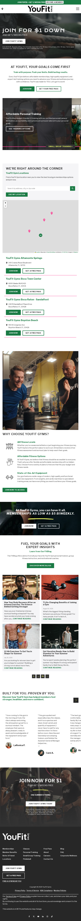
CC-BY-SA (65, 252)
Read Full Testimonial (39, 746)
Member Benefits (10, 852)
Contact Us (2, 9)
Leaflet (38, 252)
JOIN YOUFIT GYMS (14, 868)
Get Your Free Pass (48, 89)
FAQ (62, 852)
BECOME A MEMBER (54, 2)
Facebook (29, 916)
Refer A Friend (8, 856)
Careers (47, 856)
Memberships (8, 849)
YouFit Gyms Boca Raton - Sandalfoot (27, 299)
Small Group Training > (61, 147)
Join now (27, 89)
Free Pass (48, 849)
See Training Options (19, 129)
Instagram (47, 916)
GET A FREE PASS (13, 876)
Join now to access (15, 490)
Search (72, 188)
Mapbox (76, 252)
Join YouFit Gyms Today (40, 804)
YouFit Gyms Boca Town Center (23, 278)
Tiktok (52, 916)
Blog (62, 849)
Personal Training (30, 852)
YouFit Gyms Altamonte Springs (24, 258)
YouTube (38, 916)
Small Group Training (31, 856)
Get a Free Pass (33, 271)
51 (43, 676)
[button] (52, 213)
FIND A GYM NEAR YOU (12, 881)
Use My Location (16, 194)
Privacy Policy (25, 896)
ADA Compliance (46, 890)
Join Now (13, 271)
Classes (26, 849)
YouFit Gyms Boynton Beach (22, 320)
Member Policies (60, 890)
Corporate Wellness (66, 856)
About (46, 852)
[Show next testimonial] (75, 700)
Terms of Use (11, 896)
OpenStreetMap (51, 252)
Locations (7, 859)
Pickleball (27, 859)
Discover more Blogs (40, 566)
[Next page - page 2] (47, 676)
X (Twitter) (34, 916)
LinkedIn (43, 916)
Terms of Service (32, 890)
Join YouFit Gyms (14, 41)
